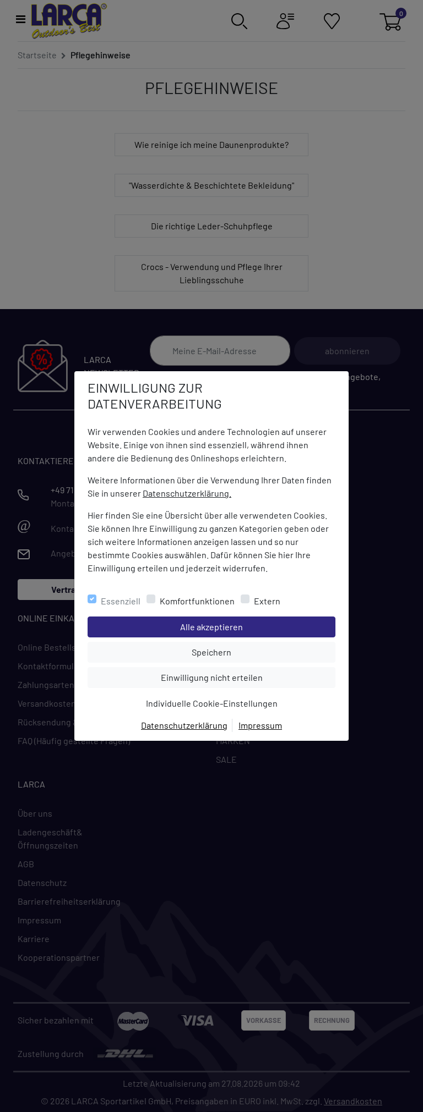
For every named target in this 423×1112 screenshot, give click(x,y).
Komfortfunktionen (197, 601)
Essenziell (120, 601)
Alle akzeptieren (256, 626)
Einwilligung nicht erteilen (236, 676)
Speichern (263, 651)
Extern (267, 601)
